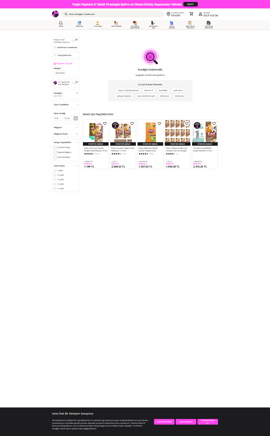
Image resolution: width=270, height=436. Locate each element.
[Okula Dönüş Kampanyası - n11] (135, 4)
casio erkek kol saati (146, 96)
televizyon (164, 96)
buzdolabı (163, 90)
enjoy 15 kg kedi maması (128, 90)
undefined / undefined (67, 47)
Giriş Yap (214, 15)
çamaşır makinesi (124, 96)
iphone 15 (149, 90)
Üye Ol (206, 15)
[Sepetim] (191, 14)
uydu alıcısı (178, 90)
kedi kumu (179, 96)
